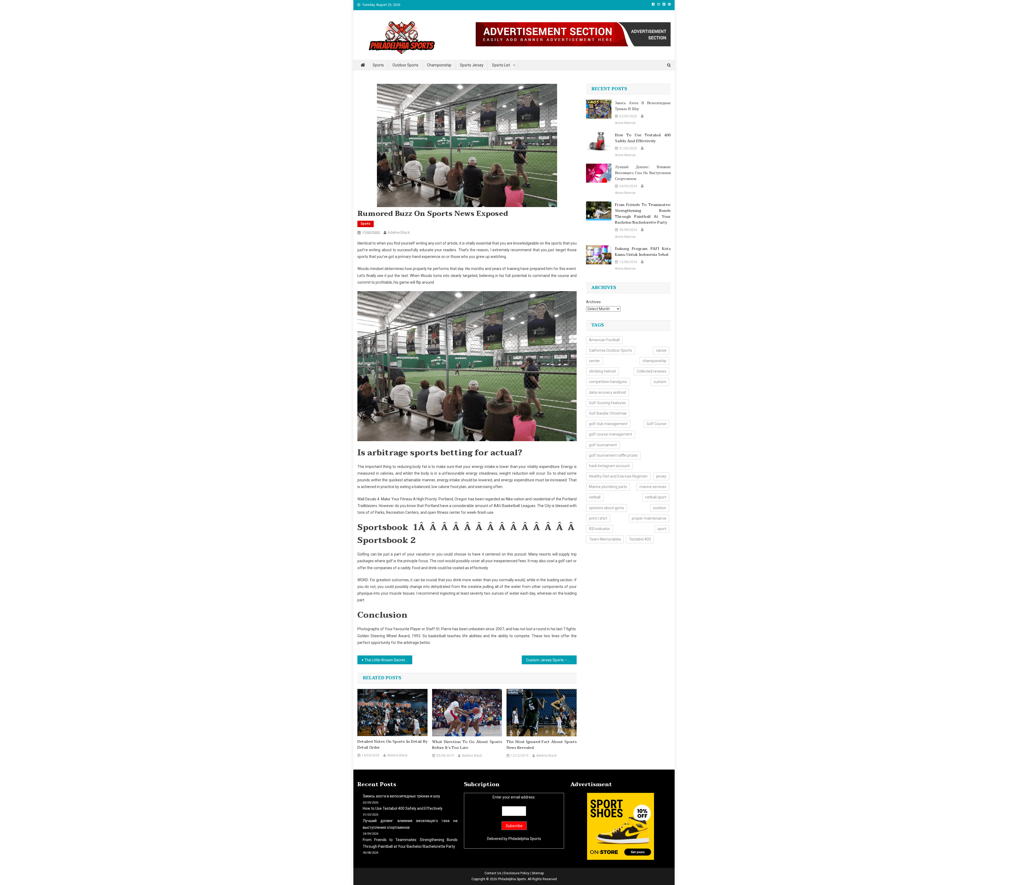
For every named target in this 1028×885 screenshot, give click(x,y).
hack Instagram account (609, 466)
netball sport (655, 497)
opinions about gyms (606, 508)
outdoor (659, 508)
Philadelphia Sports (524, 839)
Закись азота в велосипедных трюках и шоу (643, 106)
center (594, 361)
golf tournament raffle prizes (613, 455)
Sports (378, 65)
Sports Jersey (471, 65)
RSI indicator (599, 529)
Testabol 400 (640, 539)
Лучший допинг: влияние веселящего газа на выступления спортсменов (643, 173)
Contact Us (493, 873)
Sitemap (538, 873)
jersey (661, 476)
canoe (661, 350)
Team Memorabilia (605, 539)
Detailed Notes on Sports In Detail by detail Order (392, 745)
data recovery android (607, 392)
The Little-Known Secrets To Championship (388, 660)
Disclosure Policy (516, 873)
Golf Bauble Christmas (608, 413)
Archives (593, 302)
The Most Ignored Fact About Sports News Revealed (542, 745)
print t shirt (598, 518)
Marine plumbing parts (608, 487)
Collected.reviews (651, 371)
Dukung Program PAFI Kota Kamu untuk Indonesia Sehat (643, 252)
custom (659, 382)
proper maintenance (649, 518)
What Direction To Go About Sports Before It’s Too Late (467, 745)
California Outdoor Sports (610, 350)
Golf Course (656, 424)
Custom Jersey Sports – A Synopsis (551, 660)
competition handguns (608, 382)
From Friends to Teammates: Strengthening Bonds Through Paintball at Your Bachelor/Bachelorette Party (643, 214)
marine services (653, 487)
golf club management (608, 424)
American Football (604, 340)
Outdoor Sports (405, 65)
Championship (439, 65)
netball (594, 497)
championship (654, 361)
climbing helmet (602, 371)
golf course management (610, 434)
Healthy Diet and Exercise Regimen (618, 476)
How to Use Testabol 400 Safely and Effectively (643, 138)
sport (661, 529)
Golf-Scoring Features (607, 403)
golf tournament (603, 445)
